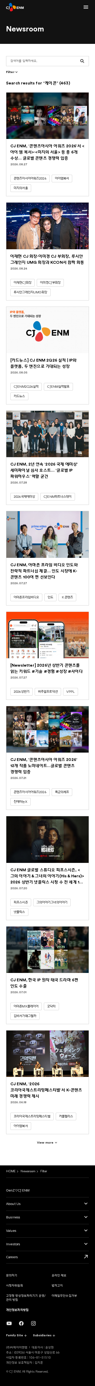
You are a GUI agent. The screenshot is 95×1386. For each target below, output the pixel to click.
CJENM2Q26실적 (26, 387)
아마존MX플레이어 (26, 1006)
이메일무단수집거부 (64, 1296)
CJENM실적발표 (58, 387)
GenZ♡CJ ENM (17, 1190)
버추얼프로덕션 (48, 692)
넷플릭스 (19, 912)
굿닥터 (51, 1006)
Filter (43, 1171)
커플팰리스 (66, 1116)
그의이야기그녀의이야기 (51, 902)
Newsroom (28, 1171)
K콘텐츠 (67, 597)
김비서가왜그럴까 (25, 1016)
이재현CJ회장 (22, 283)
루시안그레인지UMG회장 (30, 292)
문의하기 (11, 1275)
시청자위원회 (14, 1286)
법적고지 (57, 1286)
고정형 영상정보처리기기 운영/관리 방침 (25, 1298)
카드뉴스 (19, 396)
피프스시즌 (21, 902)
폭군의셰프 (62, 792)
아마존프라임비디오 (26, 597)
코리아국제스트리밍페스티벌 (32, 1116)
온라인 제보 (59, 1275)
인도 (50, 597)
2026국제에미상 (24, 497)
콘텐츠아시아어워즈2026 (30, 178)
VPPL (70, 692)
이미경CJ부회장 (50, 283)
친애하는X (20, 802)
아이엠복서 (62, 178)
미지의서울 (21, 188)
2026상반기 (21, 692)
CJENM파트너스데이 (57, 497)
